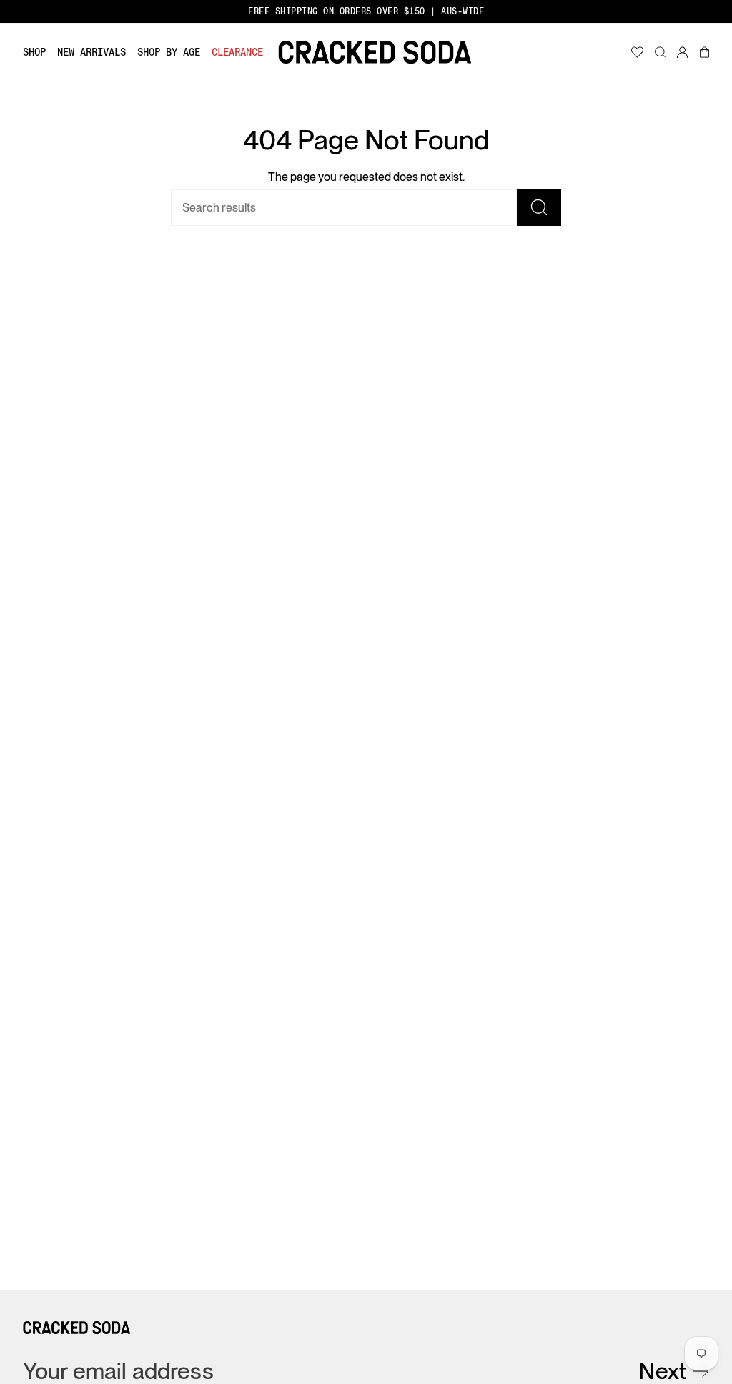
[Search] (539, 207)
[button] (34, 52)
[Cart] (704, 52)
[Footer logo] (76, 1327)
